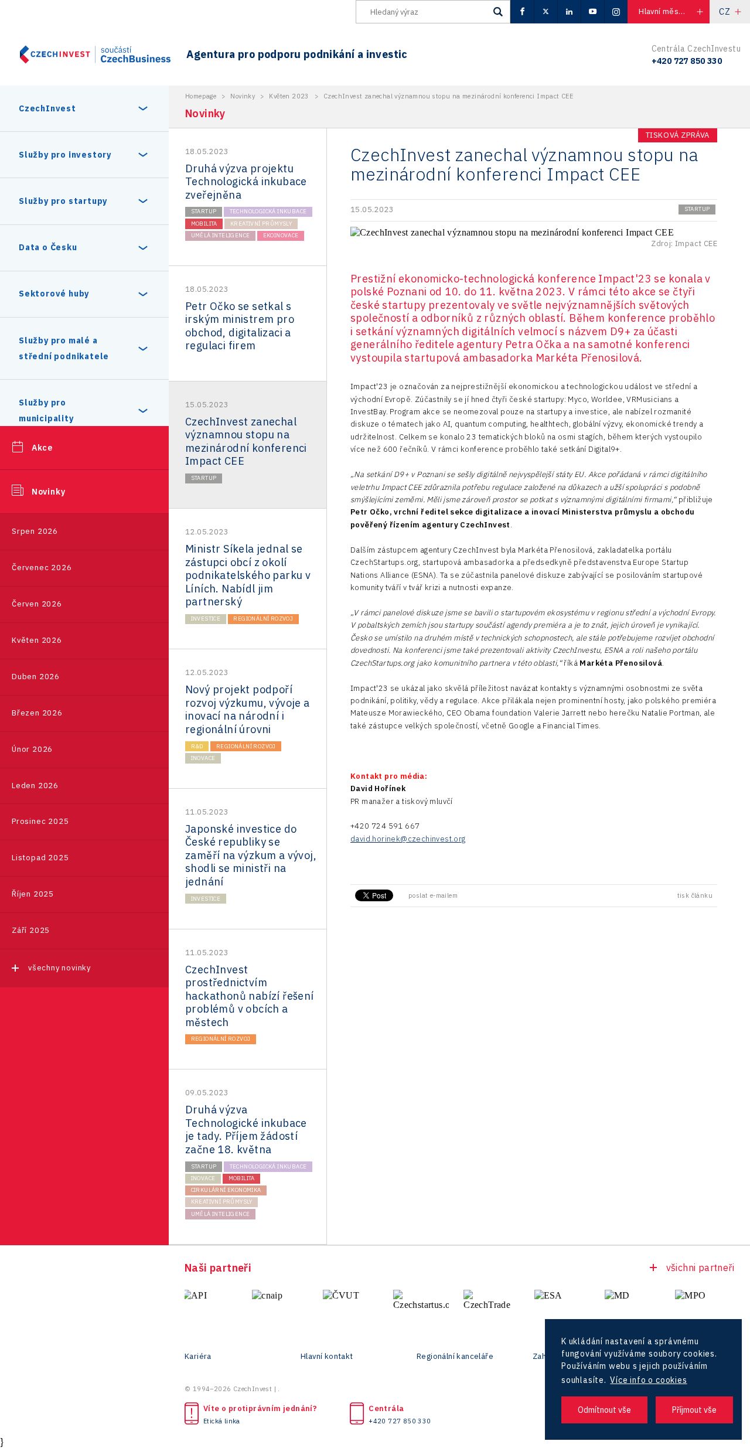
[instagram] (616, 11)
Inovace (203, 758)
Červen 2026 (37, 604)
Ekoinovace (281, 235)
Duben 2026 (36, 677)
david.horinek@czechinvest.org (408, 839)
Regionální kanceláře (455, 1356)
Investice (206, 618)
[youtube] (592, 11)
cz (724, 11)
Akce (42, 447)
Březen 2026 (37, 713)
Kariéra (198, 1356)
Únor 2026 (32, 749)
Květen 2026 (37, 640)
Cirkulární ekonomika (226, 1190)
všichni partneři (700, 1267)
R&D (197, 746)
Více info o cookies (648, 1380)
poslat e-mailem (433, 895)
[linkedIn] (569, 11)
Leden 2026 (35, 786)
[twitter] (545, 11)
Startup (204, 211)
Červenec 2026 (41, 568)
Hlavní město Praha (674, 11)
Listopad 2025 (40, 858)
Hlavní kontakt (327, 1356)
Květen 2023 (289, 96)
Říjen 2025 (33, 894)
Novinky (49, 491)
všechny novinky (59, 968)
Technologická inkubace (268, 211)
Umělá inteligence (220, 235)
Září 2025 (31, 930)
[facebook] (522, 11)
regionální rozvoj (263, 618)
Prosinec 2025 (40, 821)
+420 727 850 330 (400, 1421)
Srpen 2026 (35, 531)
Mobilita (204, 223)
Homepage (200, 96)
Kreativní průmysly (261, 223)
